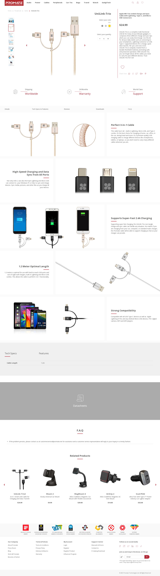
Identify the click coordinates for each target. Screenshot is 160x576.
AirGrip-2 (80, 494)
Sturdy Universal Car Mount (19, 497)
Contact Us (95, 548)
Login (65, 545)
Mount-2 (20, 494)
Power (37, 2)
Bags (78, 2)
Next (85, 47)
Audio (29, 2)
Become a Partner (14, 557)
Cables (46, 2)
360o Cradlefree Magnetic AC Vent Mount (80, 498)
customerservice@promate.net (51, 441)
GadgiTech (106, 2)
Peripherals (57, 2)
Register (66, 548)
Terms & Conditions (42, 545)
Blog (9, 551)
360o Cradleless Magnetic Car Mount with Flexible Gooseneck (50, 498)
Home (10, 11)
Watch (95, 2)
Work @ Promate (13, 554)
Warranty (39, 554)
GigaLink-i (140, 494)
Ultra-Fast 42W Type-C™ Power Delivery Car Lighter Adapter (110, 498)
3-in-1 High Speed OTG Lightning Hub (140, 498)
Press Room (12, 548)
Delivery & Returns (42, 551)
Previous (27, 47)
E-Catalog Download (98, 551)
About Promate (13, 545)
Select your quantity (104, 34)
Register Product (69, 551)
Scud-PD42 (110, 494)
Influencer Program (70, 554)
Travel (86, 2)
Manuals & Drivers (98, 545)
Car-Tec (69, 2)
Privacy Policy (40, 548)
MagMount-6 (50, 494)
